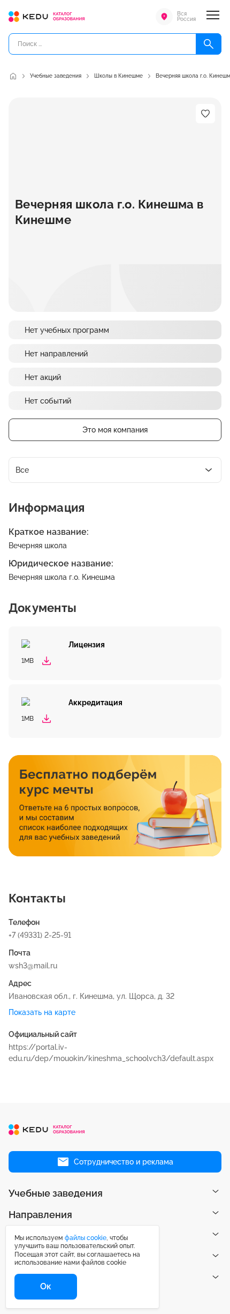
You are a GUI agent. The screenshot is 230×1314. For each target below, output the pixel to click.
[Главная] (13, 76)
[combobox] (115, 470)
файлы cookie (85, 1238)
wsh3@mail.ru (33, 965)
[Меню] (212, 16)
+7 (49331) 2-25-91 (40, 935)
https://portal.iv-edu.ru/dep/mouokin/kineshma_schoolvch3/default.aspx (111, 1053)
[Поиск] (208, 44)
